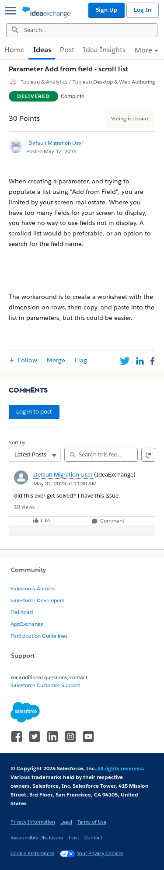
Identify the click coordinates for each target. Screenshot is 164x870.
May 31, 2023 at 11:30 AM (65, 483)
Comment (111, 521)
